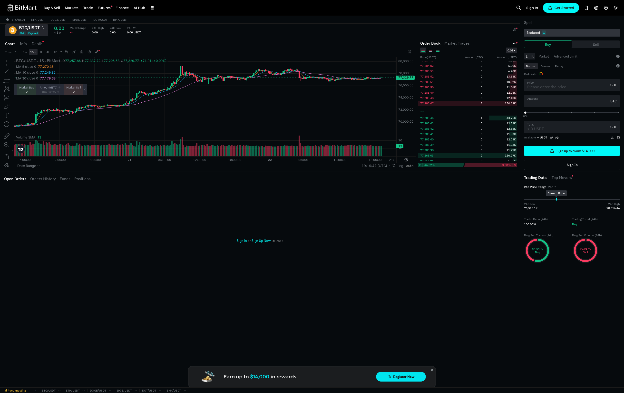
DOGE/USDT (98, 390)
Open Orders (15, 178)
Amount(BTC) (49, 87)
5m (25, 52)
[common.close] (432, 369)
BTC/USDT (49, 390)
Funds (65, 178)
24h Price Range (535, 187)
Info (23, 43)
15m (33, 52)
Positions (82, 178)
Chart (10, 43)
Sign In (532, 8)
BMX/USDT (173, 390)
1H (41, 52)
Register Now (404, 376)
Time (8, 52)
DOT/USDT (149, 390)
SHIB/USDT (124, 390)
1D (55, 52)
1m (17, 52)
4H (48, 52)
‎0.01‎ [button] (510, 50)
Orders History (43, 178)
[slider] (525, 112)
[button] (552, 187)
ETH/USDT (73, 390)
